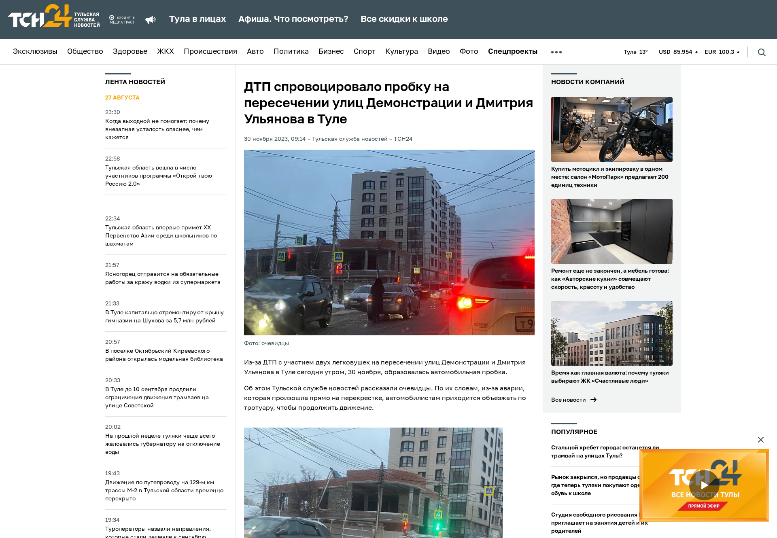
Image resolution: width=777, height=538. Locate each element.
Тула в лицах (197, 19)
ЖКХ (165, 51)
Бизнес (331, 51)
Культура (401, 51)
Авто (255, 51)
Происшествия (210, 51)
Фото (469, 51)
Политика (291, 51)
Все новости (568, 400)
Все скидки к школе (404, 19)
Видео (439, 51)
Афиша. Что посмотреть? (293, 19)
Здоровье (130, 51)
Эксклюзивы (35, 51)
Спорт (365, 51)
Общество (85, 51)
